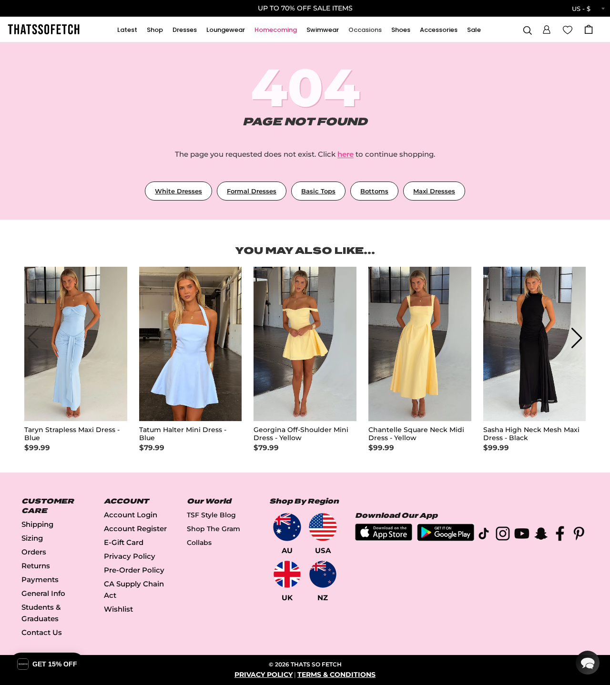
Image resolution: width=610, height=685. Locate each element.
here (345, 154)
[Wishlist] (567, 29)
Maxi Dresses (434, 191)
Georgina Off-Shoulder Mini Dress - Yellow (301, 434)
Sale (474, 29)
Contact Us (41, 632)
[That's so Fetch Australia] (287, 527)
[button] (546, 28)
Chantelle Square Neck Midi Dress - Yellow (416, 434)
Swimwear (322, 29)
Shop (155, 29)
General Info (43, 593)
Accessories (439, 29)
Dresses (185, 29)
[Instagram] (502, 535)
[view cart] (588, 29)
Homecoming (275, 29)
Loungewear (225, 29)
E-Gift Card (123, 542)
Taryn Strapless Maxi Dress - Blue (72, 434)
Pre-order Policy (134, 569)
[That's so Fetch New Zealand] (323, 574)
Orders (33, 551)
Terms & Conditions (336, 674)
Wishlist (118, 609)
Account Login (130, 514)
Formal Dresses (251, 191)
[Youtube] (521, 535)
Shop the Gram (213, 528)
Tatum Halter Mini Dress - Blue (182, 434)
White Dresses (178, 191)
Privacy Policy (129, 556)
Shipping (37, 524)
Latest (127, 29)
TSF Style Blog (211, 515)
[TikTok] (483, 535)
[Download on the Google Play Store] (445, 538)
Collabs (199, 542)
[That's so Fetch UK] (287, 574)
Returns (35, 565)
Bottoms (374, 191)
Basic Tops (318, 191)
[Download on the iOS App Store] (383, 538)
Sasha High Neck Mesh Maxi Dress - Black (531, 434)
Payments (40, 579)
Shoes (400, 29)
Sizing (32, 538)
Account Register (135, 528)
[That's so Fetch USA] (323, 527)
